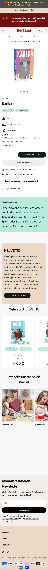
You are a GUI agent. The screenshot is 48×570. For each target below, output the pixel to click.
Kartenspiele (25, 37)
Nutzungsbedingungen (10, 518)
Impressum (12, 557)
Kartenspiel (8, 110)
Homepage (13, 37)
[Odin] (18, 332)
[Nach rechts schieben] (27, 91)
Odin (18, 358)
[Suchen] (40, 30)
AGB (3, 557)
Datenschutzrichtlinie (31, 518)
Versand (29, 138)
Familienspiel (22, 110)
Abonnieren (24, 510)
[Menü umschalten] (2, 30)
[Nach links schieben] (21, 91)
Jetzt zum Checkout (24, 162)
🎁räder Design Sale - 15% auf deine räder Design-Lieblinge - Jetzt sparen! (24, 4)
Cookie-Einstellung (39, 557)
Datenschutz (24, 557)
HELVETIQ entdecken (17, 295)
